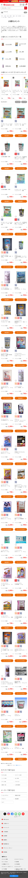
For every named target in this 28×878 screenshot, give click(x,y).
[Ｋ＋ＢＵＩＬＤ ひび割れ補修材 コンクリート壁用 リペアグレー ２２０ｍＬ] (7, 146)
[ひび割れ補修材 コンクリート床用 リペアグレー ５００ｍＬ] (21, 244)
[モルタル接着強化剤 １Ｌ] (7, 277)
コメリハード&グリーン (8, 866)
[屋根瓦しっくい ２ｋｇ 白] (21, 671)
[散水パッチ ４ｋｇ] (7, 539)
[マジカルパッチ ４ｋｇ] (7, 310)
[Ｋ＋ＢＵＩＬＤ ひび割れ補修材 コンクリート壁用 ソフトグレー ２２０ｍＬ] (21, 146)
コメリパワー (18, 866)
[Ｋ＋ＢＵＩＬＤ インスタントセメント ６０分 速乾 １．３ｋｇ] (7, 113)
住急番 (17, 861)
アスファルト (17, 781)
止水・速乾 (17, 778)
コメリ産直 (5, 859)
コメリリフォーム (19, 859)
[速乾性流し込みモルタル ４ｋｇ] (21, 638)
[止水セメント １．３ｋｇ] (21, 539)
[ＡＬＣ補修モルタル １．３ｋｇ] (7, 736)
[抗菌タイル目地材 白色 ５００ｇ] (7, 244)
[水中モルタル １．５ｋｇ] (21, 277)
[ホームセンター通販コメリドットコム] (8, 5)
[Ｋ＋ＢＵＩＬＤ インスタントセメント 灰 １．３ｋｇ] (21, 113)
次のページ (18, 765)
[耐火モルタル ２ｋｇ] (7, 474)
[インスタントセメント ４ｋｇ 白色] (7, 572)
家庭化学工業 (17, 795)
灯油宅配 (18, 864)
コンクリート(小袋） (18, 775)
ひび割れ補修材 (17, 784)
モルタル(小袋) (4, 775)
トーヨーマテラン (5, 795)
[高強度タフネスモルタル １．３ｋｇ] (21, 441)
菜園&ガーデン (6, 864)
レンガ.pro (5, 861)
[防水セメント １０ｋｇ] (7, 507)
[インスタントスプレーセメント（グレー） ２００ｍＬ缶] (7, 671)
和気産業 (16, 798)
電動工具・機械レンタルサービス (21, 869)
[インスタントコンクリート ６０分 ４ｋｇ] (21, 342)
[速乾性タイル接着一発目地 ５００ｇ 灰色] (7, 342)
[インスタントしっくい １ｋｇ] (7, 605)
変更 (25, 12)
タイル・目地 (4, 781)
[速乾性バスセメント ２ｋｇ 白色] (7, 375)
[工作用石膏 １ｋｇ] (21, 572)
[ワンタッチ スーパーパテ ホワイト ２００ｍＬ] (21, 408)
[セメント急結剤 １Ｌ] (21, 375)
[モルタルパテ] (21, 703)
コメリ (3, 802)
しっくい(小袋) (4, 778)
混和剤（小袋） (4, 784)
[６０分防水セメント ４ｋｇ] (7, 408)
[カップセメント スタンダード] (21, 736)
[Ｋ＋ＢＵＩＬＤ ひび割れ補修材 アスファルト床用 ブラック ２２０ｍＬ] (21, 211)
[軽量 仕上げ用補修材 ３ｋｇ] (21, 507)
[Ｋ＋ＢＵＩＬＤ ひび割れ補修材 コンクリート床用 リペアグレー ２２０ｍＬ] (7, 178)
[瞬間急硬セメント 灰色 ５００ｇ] (21, 310)
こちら (8, 873)
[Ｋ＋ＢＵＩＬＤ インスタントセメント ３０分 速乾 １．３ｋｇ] (7, 211)
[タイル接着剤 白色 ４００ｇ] (7, 638)
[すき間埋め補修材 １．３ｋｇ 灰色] (21, 605)
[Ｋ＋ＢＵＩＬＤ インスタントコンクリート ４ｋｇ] (21, 178)
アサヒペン (4, 798)
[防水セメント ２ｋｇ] (7, 441)
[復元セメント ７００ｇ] (7, 703)
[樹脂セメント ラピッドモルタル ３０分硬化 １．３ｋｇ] (21, 474)
